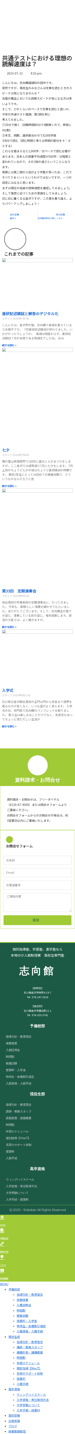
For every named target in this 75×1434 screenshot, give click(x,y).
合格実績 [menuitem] (14, 1421)
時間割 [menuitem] (21, 1310)
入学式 (7, 690)
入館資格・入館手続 (18, 1083)
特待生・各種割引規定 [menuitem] (31, 1326)
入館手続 (11, 1158)
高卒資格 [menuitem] (14, 1389)
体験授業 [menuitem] (22, 1300)
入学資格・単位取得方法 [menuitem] (33, 1400)
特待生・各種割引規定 (20, 1077)
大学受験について (17, 1193)
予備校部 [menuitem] (14, 1289)
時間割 (10, 1057)
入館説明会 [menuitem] (24, 1305)
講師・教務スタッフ (18, 1111)
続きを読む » (9, 345)
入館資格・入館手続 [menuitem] (30, 1331)
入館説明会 (13, 1050)
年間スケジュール (17, 1131)
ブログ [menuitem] (12, 1426)
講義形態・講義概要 (18, 1118)
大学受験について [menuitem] (28, 1405)
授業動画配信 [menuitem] (17, 1431)
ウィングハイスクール (20, 1179)
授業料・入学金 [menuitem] (27, 1321)
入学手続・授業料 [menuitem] (28, 1410)
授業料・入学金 (16, 1070)
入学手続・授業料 (17, 1199)
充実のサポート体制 (18, 1145)
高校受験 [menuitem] (14, 1415)
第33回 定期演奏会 (19, 590)
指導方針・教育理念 (18, 1036)
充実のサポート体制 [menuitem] (30, 1373)
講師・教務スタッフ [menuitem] (30, 1347)
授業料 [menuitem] (21, 1379)
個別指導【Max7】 (18, 1138)
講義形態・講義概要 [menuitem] (30, 1352)
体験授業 (11, 1043)
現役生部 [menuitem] (14, 1337)
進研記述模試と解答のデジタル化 (30, 313)
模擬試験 (11, 1063)
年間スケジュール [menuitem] (28, 1363)
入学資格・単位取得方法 (21, 1186)
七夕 (6, 450)
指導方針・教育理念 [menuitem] (30, 1294)
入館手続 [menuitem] (22, 1384)
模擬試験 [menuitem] (22, 1316)
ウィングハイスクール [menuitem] (31, 1394)
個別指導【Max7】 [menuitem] (29, 1368)
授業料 (10, 1151)
